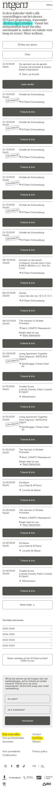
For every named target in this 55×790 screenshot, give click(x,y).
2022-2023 (8, 645)
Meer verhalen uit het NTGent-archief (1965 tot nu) (27, 659)
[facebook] (11, 766)
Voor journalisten (11, 751)
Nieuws (36, 741)
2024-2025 (8, 634)
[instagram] (5, 766)
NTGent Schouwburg (32, 102)
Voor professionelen (13, 738)
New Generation (31, 335)
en (34, 766)
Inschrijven (27, 720)
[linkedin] (17, 766)
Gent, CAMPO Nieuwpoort (36, 328)
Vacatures (7, 741)
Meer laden (26, 604)
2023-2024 (8, 639)
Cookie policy (9, 755)
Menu (49, 5)
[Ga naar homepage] (14, 5)
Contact (36, 734)
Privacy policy (39, 751)
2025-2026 (8, 628)
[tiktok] (24, 766)
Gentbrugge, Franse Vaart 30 (35, 365)
